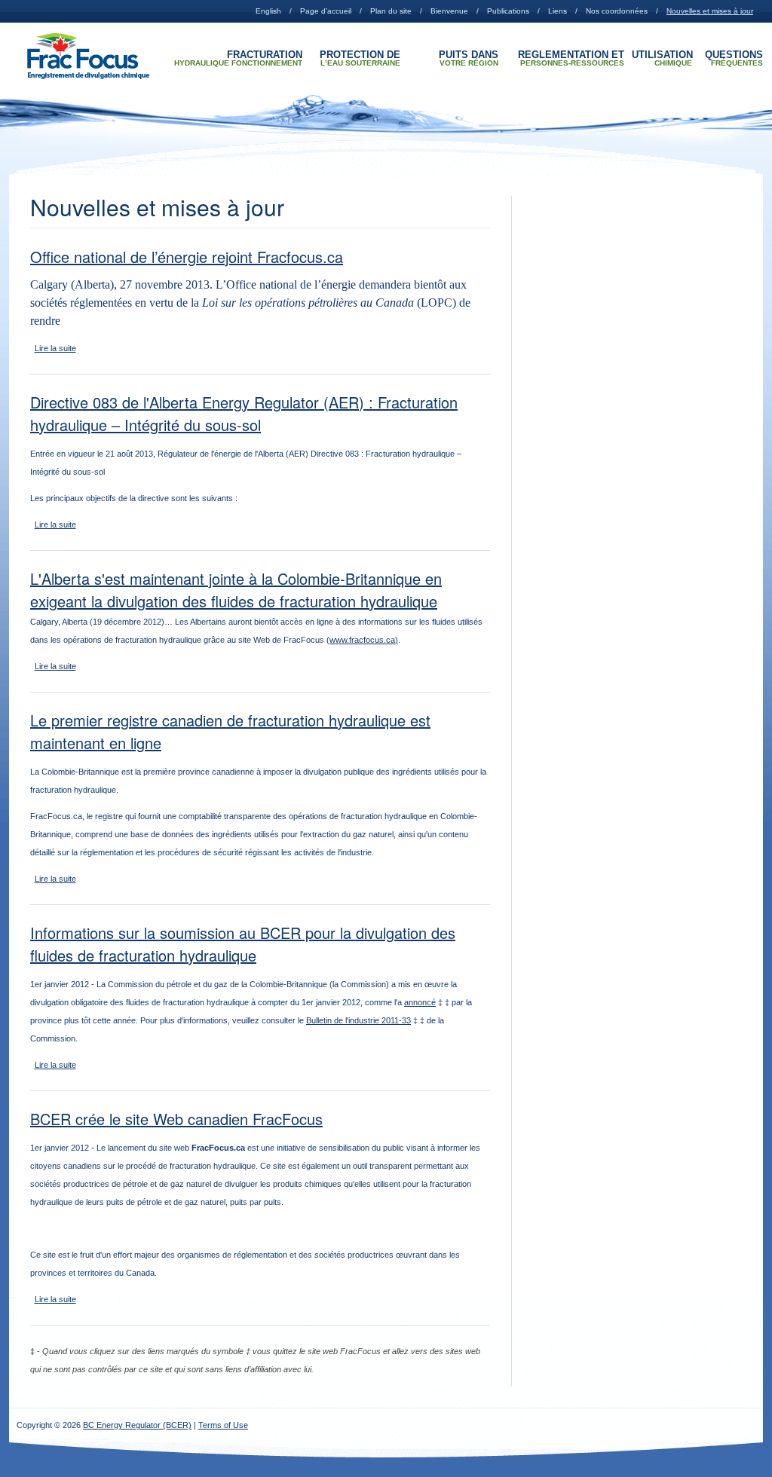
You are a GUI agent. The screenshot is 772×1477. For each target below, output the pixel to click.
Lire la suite (55, 348)
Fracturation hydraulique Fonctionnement (238, 58)
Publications (508, 11)
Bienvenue (449, 11)
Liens (557, 11)
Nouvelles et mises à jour (709, 11)
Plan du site (391, 11)
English (268, 11)
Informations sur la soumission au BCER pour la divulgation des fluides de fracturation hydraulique (242, 944)
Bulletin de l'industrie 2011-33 (358, 1020)
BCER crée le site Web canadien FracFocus (176, 1119)
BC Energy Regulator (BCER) (137, 1425)
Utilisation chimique (662, 58)
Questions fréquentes (734, 58)
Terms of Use (223, 1425)
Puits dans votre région (468, 58)
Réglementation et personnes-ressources (571, 58)
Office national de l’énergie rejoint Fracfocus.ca (186, 257)
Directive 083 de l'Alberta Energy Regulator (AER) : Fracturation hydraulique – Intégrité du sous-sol (244, 413)
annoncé (420, 1002)
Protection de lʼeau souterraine (360, 58)
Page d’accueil (325, 11)
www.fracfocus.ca (362, 639)
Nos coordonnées (617, 11)
